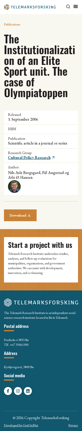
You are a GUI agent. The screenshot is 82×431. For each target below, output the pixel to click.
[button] (31, 157)
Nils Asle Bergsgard (24, 172)
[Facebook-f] (8, 391)
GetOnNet (30, 425)
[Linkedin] (28, 391)
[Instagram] (18, 391)
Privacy (73, 425)
